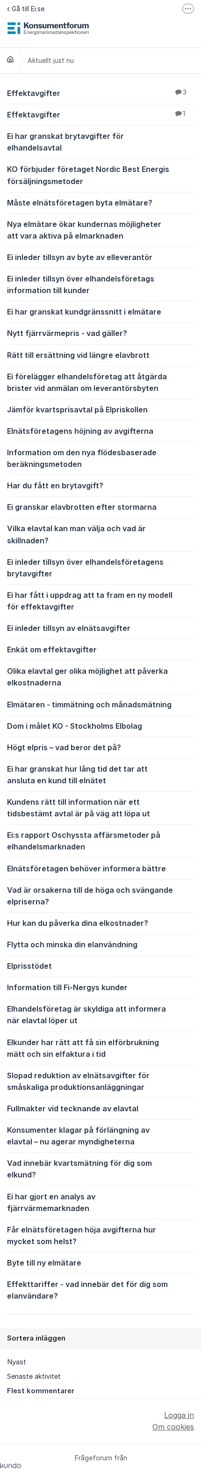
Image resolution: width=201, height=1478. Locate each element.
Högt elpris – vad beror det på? (64, 747)
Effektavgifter (97, 93)
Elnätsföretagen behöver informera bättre (86, 868)
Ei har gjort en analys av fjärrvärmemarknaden (51, 1202)
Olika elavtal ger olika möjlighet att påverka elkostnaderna (87, 676)
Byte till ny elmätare (44, 1262)
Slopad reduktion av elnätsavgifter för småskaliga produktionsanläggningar (78, 1081)
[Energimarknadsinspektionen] (10, 59)
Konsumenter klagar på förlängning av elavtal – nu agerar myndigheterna (78, 1135)
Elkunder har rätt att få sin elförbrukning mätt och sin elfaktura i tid (83, 1048)
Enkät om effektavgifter (52, 649)
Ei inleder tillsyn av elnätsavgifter (68, 628)
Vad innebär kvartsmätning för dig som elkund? (79, 1168)
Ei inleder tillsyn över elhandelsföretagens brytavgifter (85, 567)
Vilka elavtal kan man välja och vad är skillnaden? (76, 534)
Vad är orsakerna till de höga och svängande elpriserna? (90, 895)
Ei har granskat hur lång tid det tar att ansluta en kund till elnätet (77, 774)
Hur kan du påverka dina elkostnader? (77, 923)
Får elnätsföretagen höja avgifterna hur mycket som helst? (81, 1235)
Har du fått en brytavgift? (55, 485)
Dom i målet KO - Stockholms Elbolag (74, 726)
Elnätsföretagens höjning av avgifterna (80, 431)
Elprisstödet (29, 966)
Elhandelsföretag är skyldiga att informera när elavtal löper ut (86, 1014)
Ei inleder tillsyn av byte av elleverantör (79, 257)
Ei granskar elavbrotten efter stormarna (82, 507)
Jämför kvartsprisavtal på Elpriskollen (77, 409)
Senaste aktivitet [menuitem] (34, 1376)
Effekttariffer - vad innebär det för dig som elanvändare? (87, 1290)
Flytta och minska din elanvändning (72, 944)
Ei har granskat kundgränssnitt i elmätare (84, 311)
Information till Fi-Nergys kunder (67, 987)
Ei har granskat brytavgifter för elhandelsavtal (65, 141)
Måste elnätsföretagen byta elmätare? (79, 202)
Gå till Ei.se (28, 9)
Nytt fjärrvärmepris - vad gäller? (67, 333)
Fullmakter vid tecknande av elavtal (72, 1108)
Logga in (179, 1415)
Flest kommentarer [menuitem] (40, 1391)
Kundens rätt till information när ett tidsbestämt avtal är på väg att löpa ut (78, 807)
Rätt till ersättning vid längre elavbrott (78, 355)
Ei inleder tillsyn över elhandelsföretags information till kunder (80, 284)
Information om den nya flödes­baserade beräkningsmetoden (82, 458)
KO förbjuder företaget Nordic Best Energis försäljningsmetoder (88, 174)
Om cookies (173, 1426)
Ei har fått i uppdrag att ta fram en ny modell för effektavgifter (89, 600)
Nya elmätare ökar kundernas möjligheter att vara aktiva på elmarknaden (84, 229)
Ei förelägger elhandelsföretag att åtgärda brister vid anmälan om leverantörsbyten (87, 382)
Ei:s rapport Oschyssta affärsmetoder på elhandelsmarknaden (83, 840)
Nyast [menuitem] (16, 1362)
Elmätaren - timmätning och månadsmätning (89, 704)
